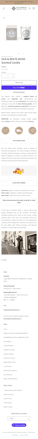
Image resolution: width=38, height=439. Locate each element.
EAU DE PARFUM (8, 345)
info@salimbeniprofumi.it (12, 310)
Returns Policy (8, 407)
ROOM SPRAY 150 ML (10, 362)
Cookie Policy (8, 398)
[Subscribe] (28, 418)
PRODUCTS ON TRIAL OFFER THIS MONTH (16, 333)
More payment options (19, 92)
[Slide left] (15, 53)
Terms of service (24, 435)
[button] (4, 8)
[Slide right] (23, 53)
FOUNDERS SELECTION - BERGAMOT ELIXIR (16, 337)
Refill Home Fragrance (10, 370)
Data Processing (8, 394)
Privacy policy (15, 435)
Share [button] (5, 260)
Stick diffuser (7, 341)
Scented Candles (9, 354)
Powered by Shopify (22, 432)
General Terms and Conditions (13, 390)
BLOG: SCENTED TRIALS (10, 379)
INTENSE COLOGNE (9, 350)
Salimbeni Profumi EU (12, 432)
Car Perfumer (8, 366)
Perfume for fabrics (9, 358)
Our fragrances (8, 374)
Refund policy (32, 432)
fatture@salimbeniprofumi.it (13, 318)
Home (5, 329)
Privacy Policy (8, 402)
